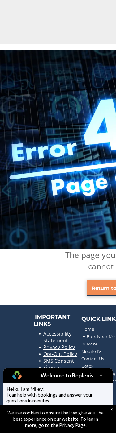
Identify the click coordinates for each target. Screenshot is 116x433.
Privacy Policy (59, 347)
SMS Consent (58, 360)
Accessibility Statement (57, 337)
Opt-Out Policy (60, 354)
